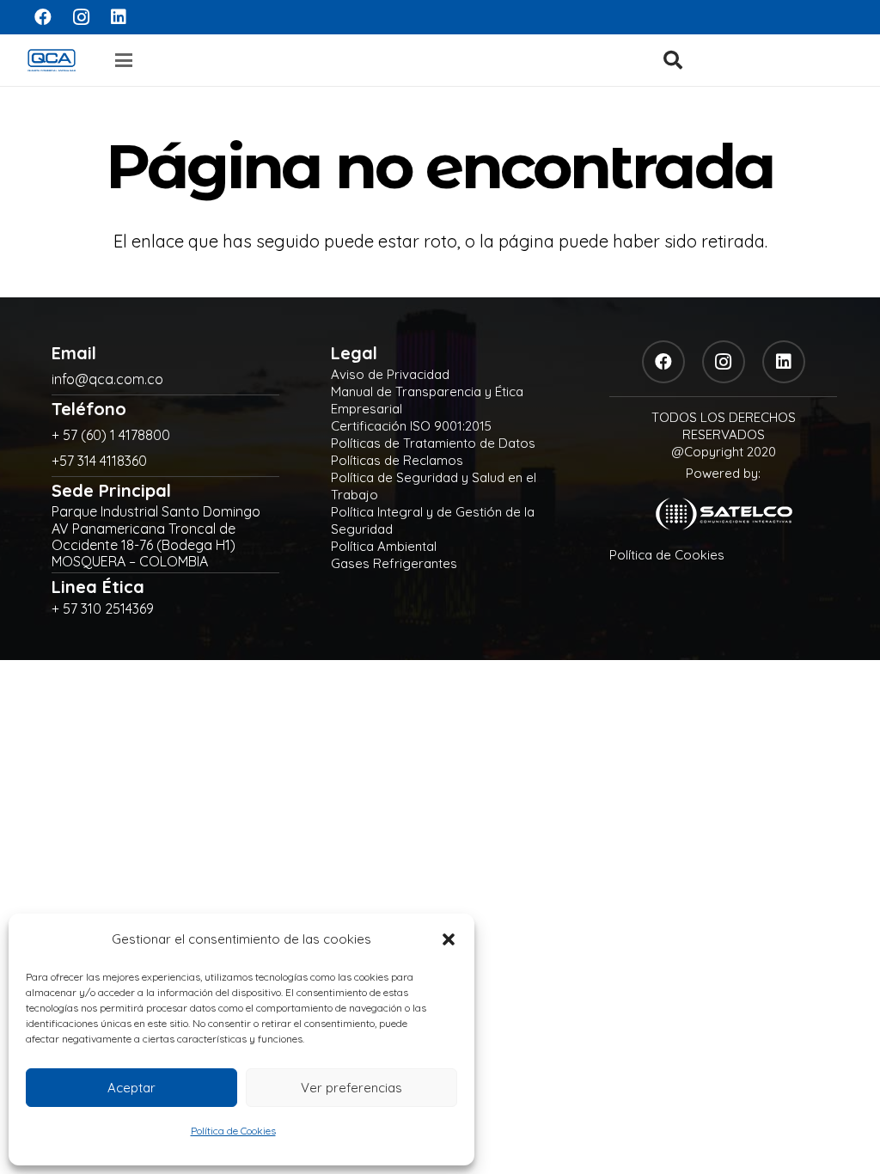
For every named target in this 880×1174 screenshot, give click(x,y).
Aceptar (131, 1087)
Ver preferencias (351, 1087)
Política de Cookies (233, 1130)
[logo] (51, 60)
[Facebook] (43, 17)
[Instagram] (81, 17)
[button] (448, 939)
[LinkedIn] (118, 17)
